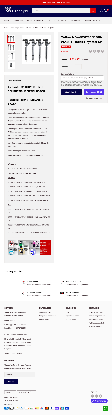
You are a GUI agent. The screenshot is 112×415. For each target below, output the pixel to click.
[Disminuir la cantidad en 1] (72, 66)
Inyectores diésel (34, 20)
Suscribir (11, 381)
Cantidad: (65, 67)
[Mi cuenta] (101, 11)
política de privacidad (97, 316)
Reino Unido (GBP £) (24, 392)
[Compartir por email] (102, 51)
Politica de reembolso (97, 323)
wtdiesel (64, 51)
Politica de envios (95, 326)
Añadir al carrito (71, 92)
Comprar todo (18, 20)
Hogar (6, 20)
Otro (48, 20)
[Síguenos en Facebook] (92, 396)
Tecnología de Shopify (11, 400)
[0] (105, 10)
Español (8, 392)
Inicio (6, 28)
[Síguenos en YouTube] (100, 396)
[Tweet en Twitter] (98, 51)
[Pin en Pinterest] (94, 51)
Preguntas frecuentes (92, 20)
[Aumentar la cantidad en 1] (84, 66)
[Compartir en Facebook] (90, 51)
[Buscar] (93, 10)
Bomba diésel (71, 319)
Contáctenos (75, 20)
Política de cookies (96, 312)
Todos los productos (17, 28)
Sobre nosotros (60, 20)
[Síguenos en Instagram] (96, 396)
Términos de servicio (97, 319)
